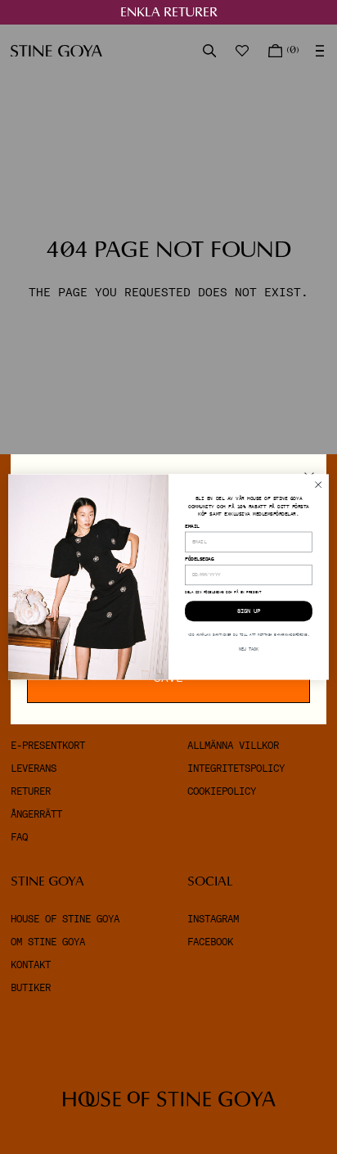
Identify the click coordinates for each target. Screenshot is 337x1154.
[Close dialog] (318, 484)
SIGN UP (248, 611)
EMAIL (192, 527)
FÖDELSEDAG (199, 559)
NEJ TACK (248, 649)
